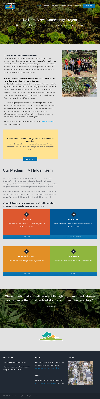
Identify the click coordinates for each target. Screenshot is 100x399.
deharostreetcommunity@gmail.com (22, 72)
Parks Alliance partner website (45, 383)
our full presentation (47, 122)
